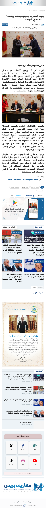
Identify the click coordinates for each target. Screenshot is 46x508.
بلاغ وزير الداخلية (26, 422)
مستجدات (5, 24)
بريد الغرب (40, 190)
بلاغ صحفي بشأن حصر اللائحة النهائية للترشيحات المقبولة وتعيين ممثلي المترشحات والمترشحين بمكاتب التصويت (17, 376)
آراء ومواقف (17, 261)
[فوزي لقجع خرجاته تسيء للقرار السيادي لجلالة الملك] (34, 265)
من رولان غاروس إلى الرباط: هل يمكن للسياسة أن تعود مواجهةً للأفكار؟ (19, 412)
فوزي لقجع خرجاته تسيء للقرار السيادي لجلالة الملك (18, 400)
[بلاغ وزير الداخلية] (38, 425)
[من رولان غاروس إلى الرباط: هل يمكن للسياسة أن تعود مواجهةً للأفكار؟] (12, 265)
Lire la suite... (23, 494)
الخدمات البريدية (14, 187)
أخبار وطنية (39, 232)
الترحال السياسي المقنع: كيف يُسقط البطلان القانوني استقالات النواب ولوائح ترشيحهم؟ (18, 389)
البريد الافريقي (35, 187)
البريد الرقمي (25, 187)
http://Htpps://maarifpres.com (23, 180)
